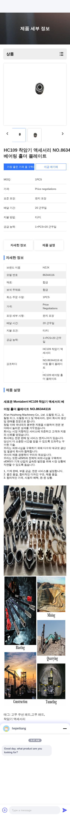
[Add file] (4, 810)
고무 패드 (37, 714)
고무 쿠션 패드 (21, 714)
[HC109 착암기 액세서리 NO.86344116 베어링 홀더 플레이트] (35, 94)
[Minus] (65, 728)
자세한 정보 (18, 245)
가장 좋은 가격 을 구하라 (21, 166)
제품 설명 (48, 245)
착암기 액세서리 (14, 719)
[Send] (65, 810)
